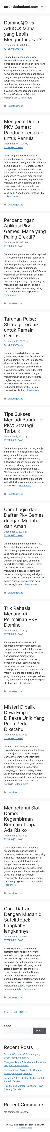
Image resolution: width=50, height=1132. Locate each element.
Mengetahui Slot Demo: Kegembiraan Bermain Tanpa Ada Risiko (22, 819)
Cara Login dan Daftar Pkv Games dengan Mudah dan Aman (24, 518)
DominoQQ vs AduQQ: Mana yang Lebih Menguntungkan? (23, 31)
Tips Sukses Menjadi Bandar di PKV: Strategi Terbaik (24, 422)
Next (23, 1011)
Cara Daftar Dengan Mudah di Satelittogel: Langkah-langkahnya (23, 920)
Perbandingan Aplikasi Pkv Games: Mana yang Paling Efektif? (25, 228)
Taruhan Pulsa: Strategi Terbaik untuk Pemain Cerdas (21, 327)
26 (16, 1011)
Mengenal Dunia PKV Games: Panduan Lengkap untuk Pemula (23, 130)
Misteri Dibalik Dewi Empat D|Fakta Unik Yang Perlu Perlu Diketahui (24, 718)
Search (7, 1025)
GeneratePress (25, 1127)
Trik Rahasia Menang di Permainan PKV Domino (21, 616)
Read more (26, 97)
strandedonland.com (21, 7)
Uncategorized (15, 106)
